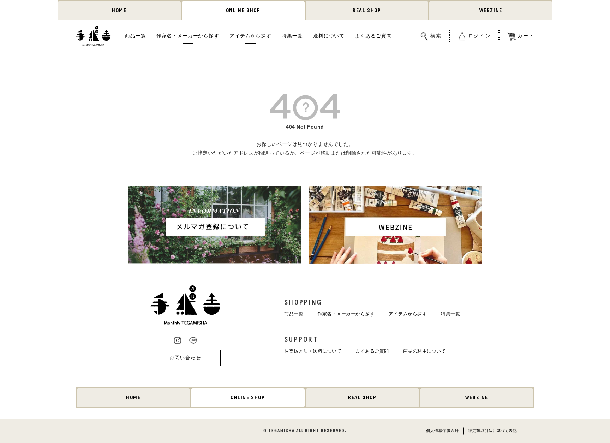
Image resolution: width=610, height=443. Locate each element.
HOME (119, 10)
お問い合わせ (185, 357)
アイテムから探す (250, 36)
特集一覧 (292, 36)
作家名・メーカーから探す (187, 36)
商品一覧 (135, 36)
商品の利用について (424, 351)
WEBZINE (490, 10)
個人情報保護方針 (442, 431)
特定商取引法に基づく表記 (492, 431)
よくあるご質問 (373, 36)
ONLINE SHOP (243, 10)
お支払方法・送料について (312, 351)
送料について (329, 36)
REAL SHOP (367, 10)
